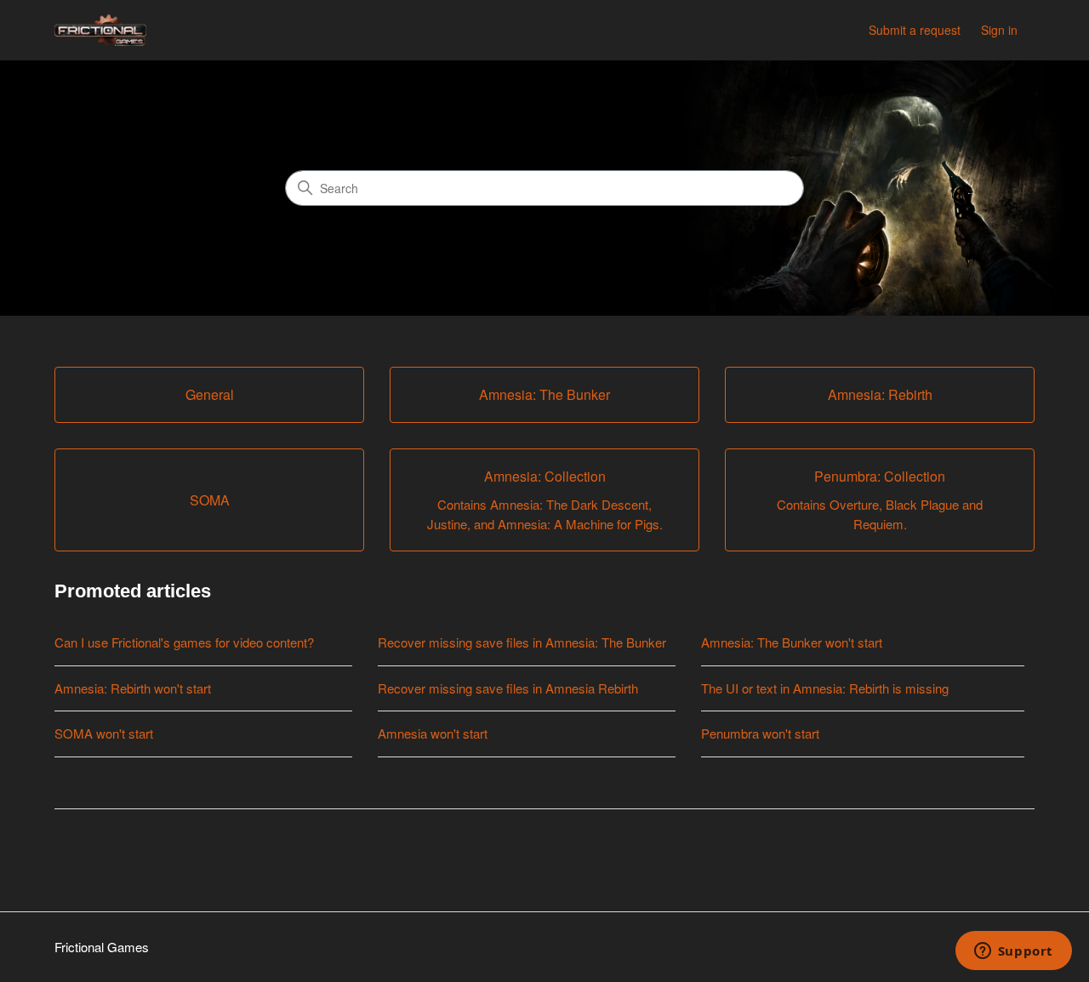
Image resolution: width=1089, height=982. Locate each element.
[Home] (100, 30)
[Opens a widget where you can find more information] (1013, 952)
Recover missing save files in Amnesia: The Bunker (522, 642)
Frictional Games (101, 947)
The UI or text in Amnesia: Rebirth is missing (825, 688)
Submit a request (915, 29)
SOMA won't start (103, 733)
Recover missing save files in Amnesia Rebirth (508, 688)
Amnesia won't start (432, 733)
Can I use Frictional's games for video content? (184, 642)
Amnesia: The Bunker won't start (791, 642)
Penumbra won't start (760, 733)
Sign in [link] (999, 29)
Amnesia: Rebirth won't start (132, 688)
